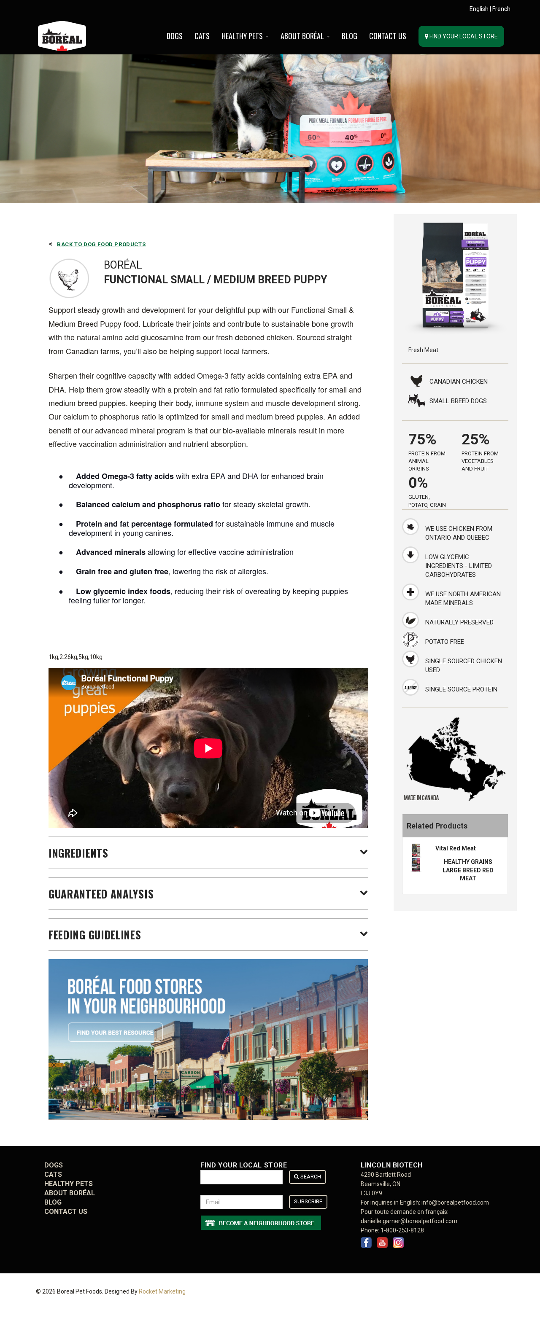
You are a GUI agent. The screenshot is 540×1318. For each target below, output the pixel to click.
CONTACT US (387, 35)
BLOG (349, 35)
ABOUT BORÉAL (303, 35)
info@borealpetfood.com (455, 1202)
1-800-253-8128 (402, 1230)
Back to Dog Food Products (101, 244)
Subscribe (308, 1201)
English (479, 8)
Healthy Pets (243, 35)
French (501, 8)
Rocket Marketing (162, 1291)
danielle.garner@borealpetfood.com (409, 1221)
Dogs (175, 35)
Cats (202, 35)
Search (310, 1176)
